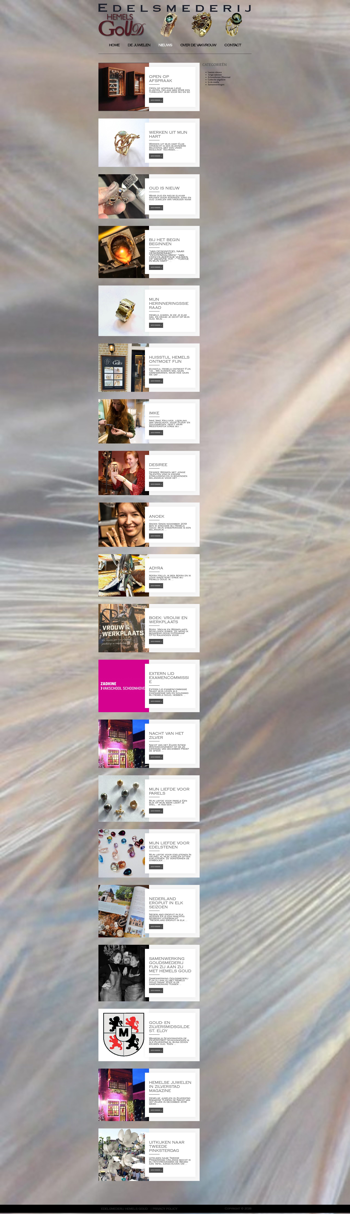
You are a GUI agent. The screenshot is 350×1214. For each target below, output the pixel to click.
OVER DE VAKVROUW (198, 45)
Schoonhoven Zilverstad (219, 77)
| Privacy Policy (163, 1209)
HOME (114, 45)
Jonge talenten (215, 75)
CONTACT (232, 45)
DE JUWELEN (139, 45)
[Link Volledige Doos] (149, 87)
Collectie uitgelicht (216, 79)
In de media (213, 82)
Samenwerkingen (216, 84)
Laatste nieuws (215, 72)
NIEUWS (165, 45)
